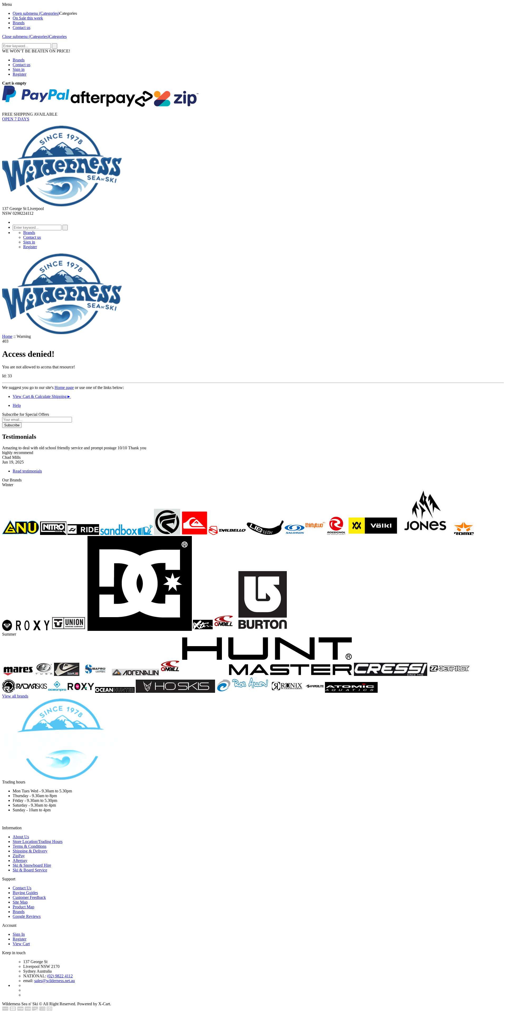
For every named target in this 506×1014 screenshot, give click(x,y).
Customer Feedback (29, 897)
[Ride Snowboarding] (83, 533)
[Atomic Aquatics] (351, 691)
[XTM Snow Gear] (203, 629)
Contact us (21, 27)
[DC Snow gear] (139, 629)
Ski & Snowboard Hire (32, 865)
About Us (21, 837)
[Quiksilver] (194, 533)
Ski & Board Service (30, 870)
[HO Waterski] (175, 691)
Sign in (19, 69)
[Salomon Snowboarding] (294, 533)
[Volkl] (373, 533)
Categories (58, 36)
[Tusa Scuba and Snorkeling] (44, 674)
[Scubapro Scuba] (95, 674)
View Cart (21, 944)
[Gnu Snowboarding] (20, 533)
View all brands (15, 696)
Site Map (20, 902)
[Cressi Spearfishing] (390, 674)
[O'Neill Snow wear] (223, 629)
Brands (19, 23)
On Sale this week (28, 18)
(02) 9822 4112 (60, 976)
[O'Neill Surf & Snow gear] (170, 674)
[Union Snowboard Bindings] (68, 629)
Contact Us (22, 888)
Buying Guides (25, 892)
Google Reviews (27, 916)
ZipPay (19, 856)
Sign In (19, 934)
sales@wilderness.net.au (54, 980)
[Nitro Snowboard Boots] (53, 533)
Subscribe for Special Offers (25, 414)
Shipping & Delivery (30, 851)
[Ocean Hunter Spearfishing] (115, 691)
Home (7, 336)
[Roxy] (80, 691)
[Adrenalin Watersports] (135, 674)
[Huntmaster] (267, 674)
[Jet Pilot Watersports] (449, 674)
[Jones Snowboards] (426, 533)
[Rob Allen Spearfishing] (242, 691)
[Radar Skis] (24, 691)
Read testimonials (27, 471)
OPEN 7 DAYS (15, 119)
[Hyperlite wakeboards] (314, 691)
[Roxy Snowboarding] (26, 629)
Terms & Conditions (29, 846)
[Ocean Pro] (57, 691)
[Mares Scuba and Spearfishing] (18, 674)
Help (17, 405)
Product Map (23, 907)
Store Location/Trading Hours (37, 841)
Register (19, 74)
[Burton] (262, 629)
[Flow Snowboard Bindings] (167, 533)
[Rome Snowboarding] (464, 533)
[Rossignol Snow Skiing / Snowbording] (336, 533)
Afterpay (20, 860)
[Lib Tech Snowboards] (265, 533)
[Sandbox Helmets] (126, 533)
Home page (64, 387)
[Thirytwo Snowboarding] (315, 533)
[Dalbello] (227, 533)
